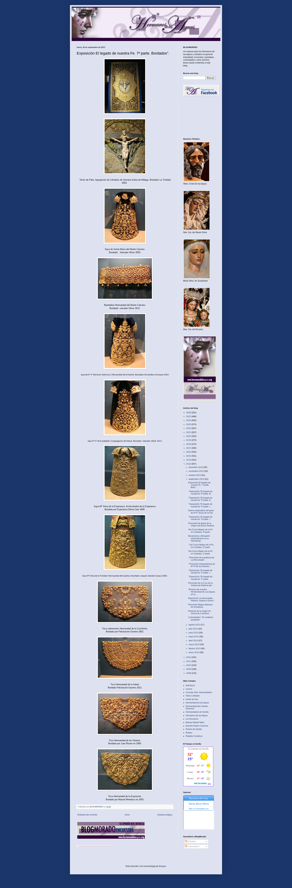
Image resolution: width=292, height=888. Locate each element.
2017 (188, 448)
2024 (188, 420)
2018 (188, 444)
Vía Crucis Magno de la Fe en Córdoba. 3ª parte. (200, 530)
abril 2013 (193, 640)
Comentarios (193, 846)
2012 (188, 657)
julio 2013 (193, 629)
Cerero (189, 689)
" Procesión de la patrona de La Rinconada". (201, 558)
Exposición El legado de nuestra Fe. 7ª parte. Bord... (199, 485)
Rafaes (189, 733)
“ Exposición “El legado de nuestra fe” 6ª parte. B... (200, 492)
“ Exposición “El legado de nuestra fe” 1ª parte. (200, 577)
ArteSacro (190, 685)
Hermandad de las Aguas (197, 703)
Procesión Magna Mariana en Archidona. (200, 605)
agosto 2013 (195, 625)
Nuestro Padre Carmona (197, 726)
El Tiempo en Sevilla (198, 748)
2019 (188, 440)
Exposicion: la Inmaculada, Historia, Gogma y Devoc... (201, 599)
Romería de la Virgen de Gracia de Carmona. (199, 612)
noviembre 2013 (196, 471)
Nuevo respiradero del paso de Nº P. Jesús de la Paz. (201, 511)
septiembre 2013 (197, 479)
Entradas (191, 841)
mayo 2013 (194, 636)
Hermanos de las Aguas (197, 715)
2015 (188, 456)
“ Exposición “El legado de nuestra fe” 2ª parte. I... (200, 571)
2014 (188, 460)
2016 (188, 452)
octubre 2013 (195, 475)
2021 (188, 432)
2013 (188, 464)
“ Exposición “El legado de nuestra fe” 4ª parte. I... (200, 505)
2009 (188, 669)
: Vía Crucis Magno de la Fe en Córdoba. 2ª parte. (201, 546)
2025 (188, 416)
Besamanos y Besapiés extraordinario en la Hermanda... (199, 538)
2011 (188, 661)
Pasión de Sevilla (194, 729)
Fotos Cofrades (193, 696)
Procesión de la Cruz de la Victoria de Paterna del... (200, 584)
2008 (188, 673)
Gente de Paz (192, 699)
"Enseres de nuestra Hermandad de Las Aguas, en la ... (201, 592)
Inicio (127, 815)
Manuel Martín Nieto (195, 722)
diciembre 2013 (196, 467)
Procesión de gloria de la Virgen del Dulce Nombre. (201, 524)
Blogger (162, 866)
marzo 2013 (194, 644)
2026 (188, 412)
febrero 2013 (195, 648)
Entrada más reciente (87, 815)
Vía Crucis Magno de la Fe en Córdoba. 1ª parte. (200, 552)
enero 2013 (194, 652)
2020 (188, 436)
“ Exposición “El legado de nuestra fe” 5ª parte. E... (200, 499)
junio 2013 (194, 632)
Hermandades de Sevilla (197, 712)
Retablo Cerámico (194, 736)
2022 (188, 428)
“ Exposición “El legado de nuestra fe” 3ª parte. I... (200, 518)
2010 (188, 665)
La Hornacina (192, 719)
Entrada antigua (164, 815)
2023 (188, 424)
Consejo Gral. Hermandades (199, 692)
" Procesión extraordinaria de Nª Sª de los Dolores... (201, 565)
